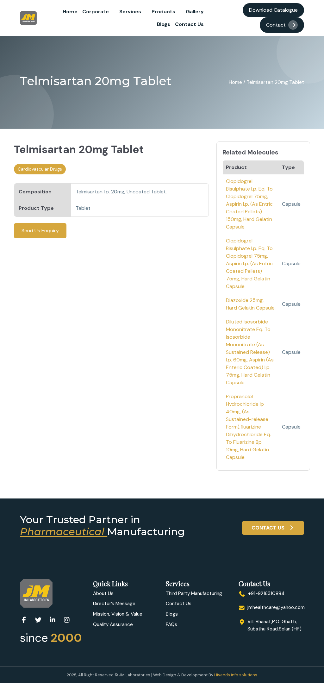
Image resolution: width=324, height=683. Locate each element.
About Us (103, 593)
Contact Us (189, 24)
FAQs (171, 624)
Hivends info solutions (235, 675)
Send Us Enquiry (40, 230)
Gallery (195, 11)
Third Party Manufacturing (194, 593)
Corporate (95, 11)
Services (130, 11)
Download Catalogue (273, 10)
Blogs (163, 24)
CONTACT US (269, 527)
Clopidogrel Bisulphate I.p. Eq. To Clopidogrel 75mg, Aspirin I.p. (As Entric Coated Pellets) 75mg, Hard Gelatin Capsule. (249, 263)
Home (70, 11)
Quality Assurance (113, 624)
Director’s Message (114, 603)
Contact (276, 25)
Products (163, 11)
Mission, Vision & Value (117, 614)
